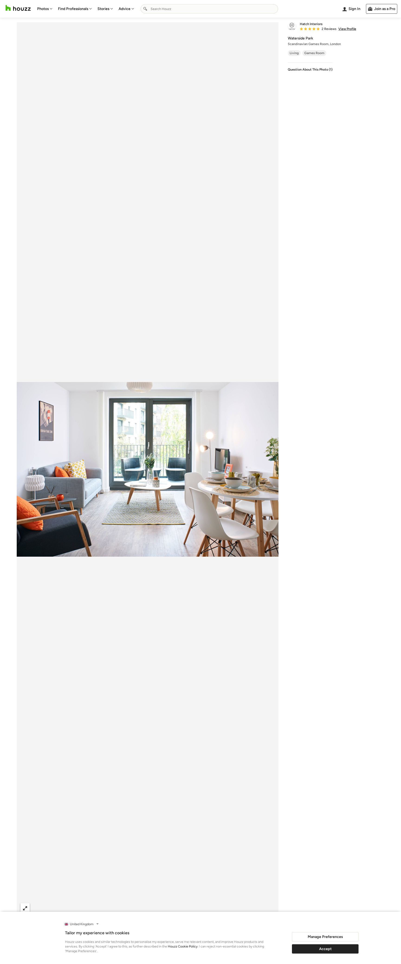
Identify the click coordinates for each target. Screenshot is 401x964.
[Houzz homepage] (18, 8)
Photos (43, 9)
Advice (124, 9)
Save (162, 908)
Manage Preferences (325, 937)
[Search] (145, 8)
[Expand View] (25, 908)
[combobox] (209, 8)
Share (139, 908)
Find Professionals (73, 9)
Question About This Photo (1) (310, 70)
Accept (325, 949)
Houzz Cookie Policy (182, 946)
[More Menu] (270, 908)
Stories (103, 9)
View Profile (347, 29)
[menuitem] (44, 9)
